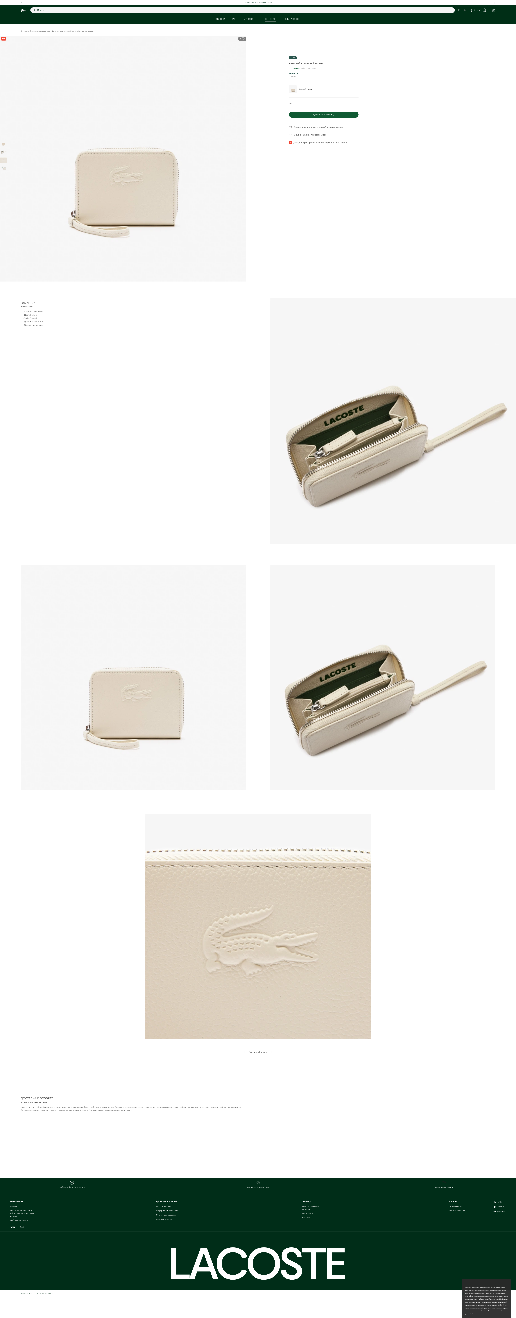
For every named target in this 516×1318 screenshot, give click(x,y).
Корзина (494, 10)
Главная (24, 31)
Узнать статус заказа (444, 1187)
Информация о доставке (167, 1210)
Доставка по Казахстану (258, 1187)
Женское (34, 31)
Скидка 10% (299, 135)
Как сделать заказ (164, 1206)
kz (464, 10)
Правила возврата (164, 1219)
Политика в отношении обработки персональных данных (22, 1213)
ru (459, 10)
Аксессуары (44, 31)
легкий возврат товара (331, 127)
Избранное (479, 10)
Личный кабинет (485, 10)
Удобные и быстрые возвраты (71, 1187)
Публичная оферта (19, 1220)
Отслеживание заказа (166, 1215)
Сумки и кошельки (60, 31)
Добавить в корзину (323, 114)
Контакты (306, 1217)
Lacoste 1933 (15, 1206)
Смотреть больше (258, 1052)
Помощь (473, 10)
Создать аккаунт (455, 1206)
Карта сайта (307, 1213)
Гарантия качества (456, 1210)
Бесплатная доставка (304, 127)
